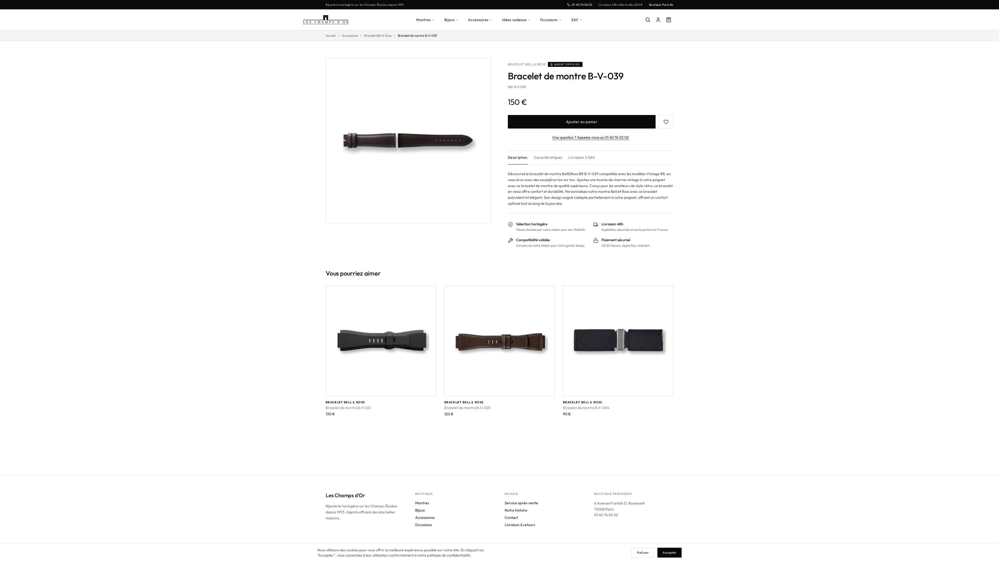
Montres (423, 19)
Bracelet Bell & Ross (378, 35)
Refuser (643, 552)
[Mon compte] (658, 19)
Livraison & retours (520, 524)
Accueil (331, 35)
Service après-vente (521, 503)
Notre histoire (516, 510)
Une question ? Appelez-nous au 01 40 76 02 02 (590, 137)
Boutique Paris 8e (661, 5)
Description (518, 157)
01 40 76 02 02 (582, 5)
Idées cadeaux (514, 19)
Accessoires (478, 19)
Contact (511, 517)
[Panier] (668, 19)
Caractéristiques (548, 157)
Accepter (669, 552)
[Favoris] (666, 122)
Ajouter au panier (582, 121)
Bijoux (449, 19)
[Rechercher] (647, 19)
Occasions (549, 19)
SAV (575, 19)
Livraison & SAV (581, 157)
